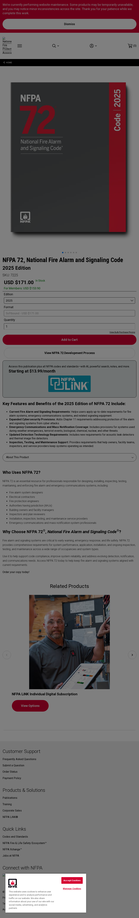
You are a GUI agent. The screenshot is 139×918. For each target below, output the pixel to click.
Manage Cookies (72, 888)
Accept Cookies (72, 880)
